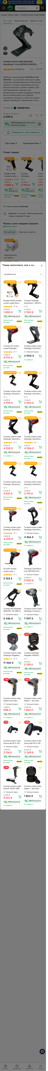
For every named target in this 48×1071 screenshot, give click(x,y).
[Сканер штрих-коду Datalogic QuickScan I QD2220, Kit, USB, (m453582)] (33, 471)
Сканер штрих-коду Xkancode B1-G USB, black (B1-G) (12, 742)
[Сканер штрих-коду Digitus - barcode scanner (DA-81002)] (33, 687)
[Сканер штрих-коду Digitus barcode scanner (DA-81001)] (12, 687)
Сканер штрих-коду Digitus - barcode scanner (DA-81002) (32, 700)
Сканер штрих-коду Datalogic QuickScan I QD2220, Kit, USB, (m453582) (33, 483)
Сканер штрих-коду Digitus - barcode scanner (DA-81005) (32, 787)
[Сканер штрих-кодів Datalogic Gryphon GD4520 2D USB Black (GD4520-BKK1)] (33, 597)
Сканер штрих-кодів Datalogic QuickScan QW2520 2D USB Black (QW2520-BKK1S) (12, 438)
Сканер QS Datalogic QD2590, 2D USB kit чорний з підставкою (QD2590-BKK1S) (12, 610)
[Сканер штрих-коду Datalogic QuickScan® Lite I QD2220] (33, 335)
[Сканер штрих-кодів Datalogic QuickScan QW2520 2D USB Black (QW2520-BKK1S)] (12, 425)
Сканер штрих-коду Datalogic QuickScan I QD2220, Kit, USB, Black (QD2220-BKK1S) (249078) (12, 483)
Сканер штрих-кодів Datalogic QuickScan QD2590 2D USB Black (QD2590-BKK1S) (33, 529)
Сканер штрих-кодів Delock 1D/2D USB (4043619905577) (12, 787)
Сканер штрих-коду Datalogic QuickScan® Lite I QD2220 (33, 347)
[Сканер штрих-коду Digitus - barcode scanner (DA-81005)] (33, 775)
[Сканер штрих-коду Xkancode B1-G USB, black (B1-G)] (12, 730)
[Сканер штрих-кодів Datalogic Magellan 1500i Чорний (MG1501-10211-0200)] (12, 642)
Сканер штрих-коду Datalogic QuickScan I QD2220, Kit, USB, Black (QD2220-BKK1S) (12, 392)
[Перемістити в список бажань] (20, 282)
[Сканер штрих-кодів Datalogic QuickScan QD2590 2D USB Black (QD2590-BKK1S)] (33, 516)
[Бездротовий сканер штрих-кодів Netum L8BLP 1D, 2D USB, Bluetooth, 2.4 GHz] (12, 289)
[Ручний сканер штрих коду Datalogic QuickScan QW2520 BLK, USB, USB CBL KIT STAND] (12, 558)
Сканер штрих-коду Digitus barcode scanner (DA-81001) (12, 700)
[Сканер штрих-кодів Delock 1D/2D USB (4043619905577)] (12, 775)
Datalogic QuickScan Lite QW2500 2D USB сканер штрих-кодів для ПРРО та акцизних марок (32, 570)
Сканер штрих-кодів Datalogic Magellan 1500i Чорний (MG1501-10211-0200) (12, 654)
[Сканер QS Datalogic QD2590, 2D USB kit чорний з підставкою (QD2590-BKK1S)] (12, 597)
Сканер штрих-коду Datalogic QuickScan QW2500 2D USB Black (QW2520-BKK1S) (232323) (12, 529)
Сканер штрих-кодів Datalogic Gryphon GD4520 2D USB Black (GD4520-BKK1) (33, 610)
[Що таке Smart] (19, 321)
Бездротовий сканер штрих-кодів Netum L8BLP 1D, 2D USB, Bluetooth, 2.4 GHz (12, 302)
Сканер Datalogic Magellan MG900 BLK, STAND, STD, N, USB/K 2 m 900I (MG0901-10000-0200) (33, 654)
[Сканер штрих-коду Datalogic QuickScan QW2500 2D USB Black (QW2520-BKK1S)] (33, 425)
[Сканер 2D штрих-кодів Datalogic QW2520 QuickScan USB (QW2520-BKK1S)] (12, 335)
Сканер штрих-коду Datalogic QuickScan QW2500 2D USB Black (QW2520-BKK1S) (32, 438)
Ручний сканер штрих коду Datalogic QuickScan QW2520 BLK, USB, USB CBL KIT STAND (12, 570)
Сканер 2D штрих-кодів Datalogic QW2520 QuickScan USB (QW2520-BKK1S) (12, 347)
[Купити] (20, 311)
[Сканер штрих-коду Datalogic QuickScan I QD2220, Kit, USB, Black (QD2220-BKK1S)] (12, 380)
